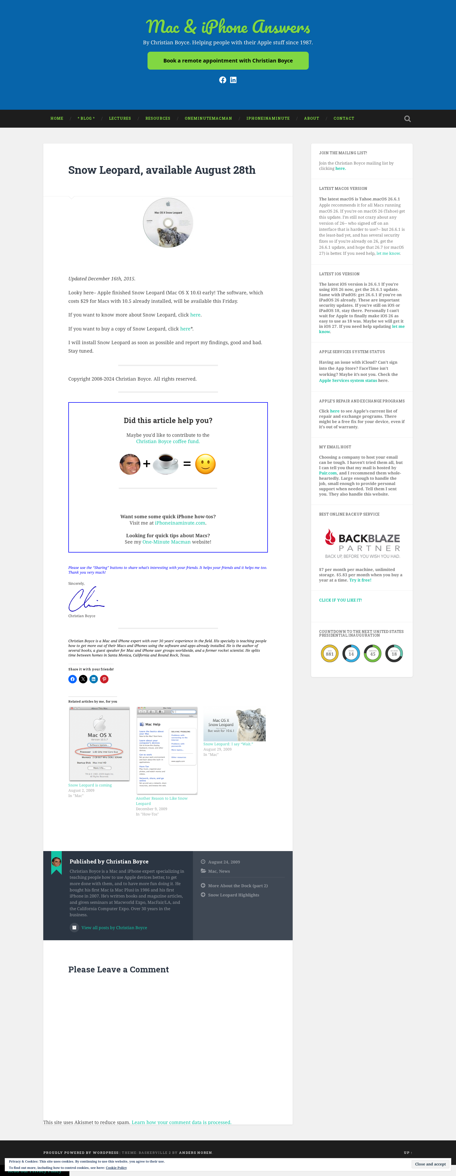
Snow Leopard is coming (90, 785)
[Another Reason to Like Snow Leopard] (167, 751)
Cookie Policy (116, 1167)
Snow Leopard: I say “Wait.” (228, 743)
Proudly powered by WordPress (80, 1152)
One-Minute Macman (166, 542)
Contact (344, 118)
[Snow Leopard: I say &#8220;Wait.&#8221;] (234, 723)
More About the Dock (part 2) (238, 885)
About (311, 118)
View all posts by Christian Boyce (113, 927)
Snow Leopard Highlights (233, 894)
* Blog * (86, 118)
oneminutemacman (208, 118)
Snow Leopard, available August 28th (162, 170)
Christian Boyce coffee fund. (168, 441)
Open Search (407, 119)
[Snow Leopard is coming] (99, 744)
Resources (157, 118)
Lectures (120, 118)
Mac (212, 871)
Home (56, 118)
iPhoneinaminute (268, 118)
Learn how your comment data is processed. (182, 1122)
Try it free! (360, 580)
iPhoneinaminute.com (180, 523)
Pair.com (328, 473)
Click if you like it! (340, 600)
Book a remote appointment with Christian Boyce (228, 60)
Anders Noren (195, 1152)
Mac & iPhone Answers (228, 26)
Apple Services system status (348, 380)
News (224, 871)
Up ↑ (408, 1152)
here (195, 314)
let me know (388, 253)
